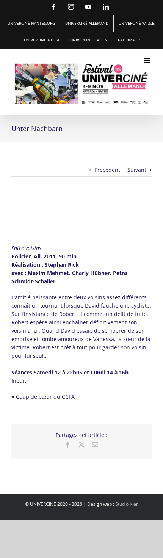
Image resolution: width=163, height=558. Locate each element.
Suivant (136, 169)
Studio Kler (126, 504)
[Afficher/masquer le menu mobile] (148, 60)
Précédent (107, 169)
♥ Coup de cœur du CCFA (43, 396)
